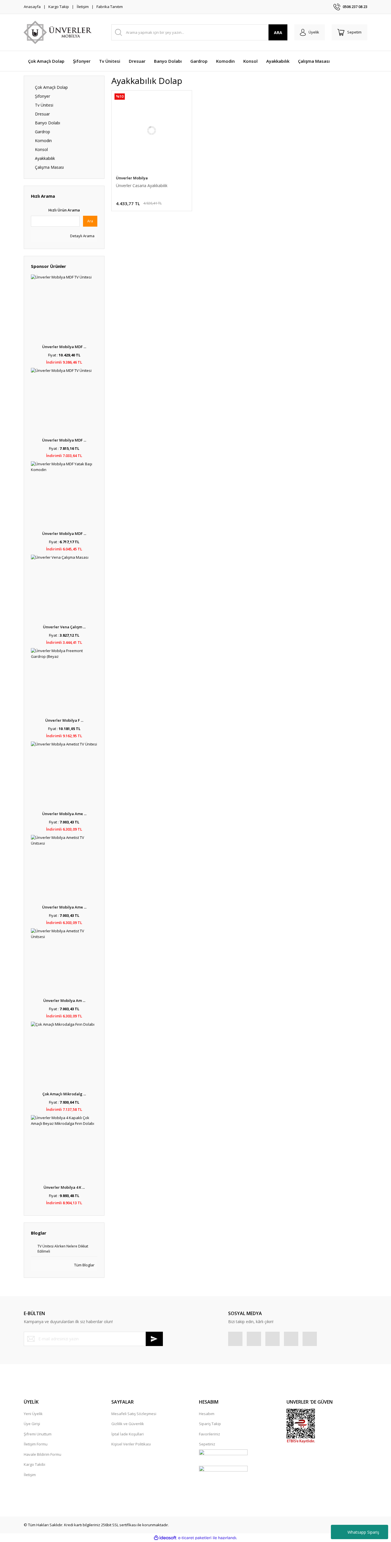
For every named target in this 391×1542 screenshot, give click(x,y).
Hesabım (206, 1413)
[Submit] (154, 1339)
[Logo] (58, 32)
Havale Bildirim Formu (42, 1454)
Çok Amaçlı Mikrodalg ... (64, 1093)
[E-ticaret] (195, 1538)
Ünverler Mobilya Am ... (64, 1000)
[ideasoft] (165, 1538)
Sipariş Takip (210, 1423)
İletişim (83, 6)
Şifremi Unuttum (38, 1434)
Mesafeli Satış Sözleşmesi (133, 1413)
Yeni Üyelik (33, 1413)
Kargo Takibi (34, 1464)
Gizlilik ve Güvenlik (127, 1423)
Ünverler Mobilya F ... (64, 720)
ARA (278, 32)
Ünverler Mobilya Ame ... (64, 813)
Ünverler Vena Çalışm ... (64, 626)
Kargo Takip (58, 6)
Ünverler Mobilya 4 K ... (64, 1187)
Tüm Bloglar (83, 1265)
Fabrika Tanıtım (109, 6)
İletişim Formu (36, 1444)
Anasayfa (32, 6)
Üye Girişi (32, 1423)
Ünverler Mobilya (132, 178)
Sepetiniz (207, 1444)
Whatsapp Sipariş (363, 1532)
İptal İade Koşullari (127, 1434)
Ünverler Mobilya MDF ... (64, 346)
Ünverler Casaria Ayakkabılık (141, 185)
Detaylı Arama (81, 235)
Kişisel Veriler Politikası (131, 1444)
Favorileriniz (209, 1434)
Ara (90, 221)
